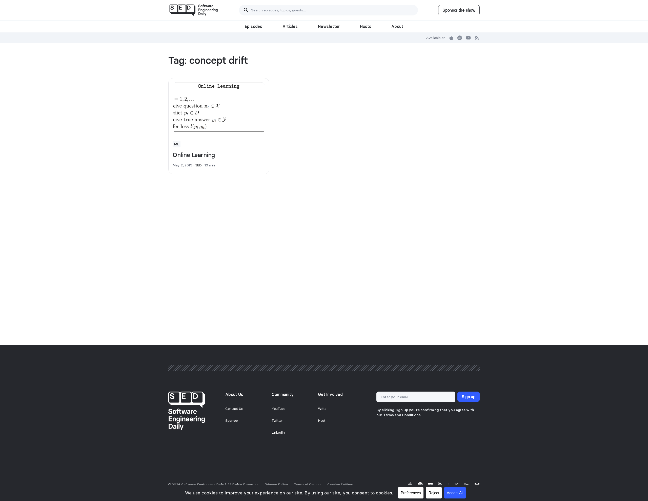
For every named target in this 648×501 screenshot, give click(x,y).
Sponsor (231, 420)
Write (322, 408)
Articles (290, 26)
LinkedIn (278, 432)
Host (321, 420)
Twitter (277, 420)
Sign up (468, 396)
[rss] (477, 38)
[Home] (193, 10)
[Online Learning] (219, 107)
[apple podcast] (451, 38)
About (397, 26)
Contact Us (234, 408)
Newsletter (329, 26)
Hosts (365, 26)
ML (176, 144)
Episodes (253, 26)
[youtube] (468, 38)
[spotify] (459, 38)
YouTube (279, 408)
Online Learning (194, 155)
